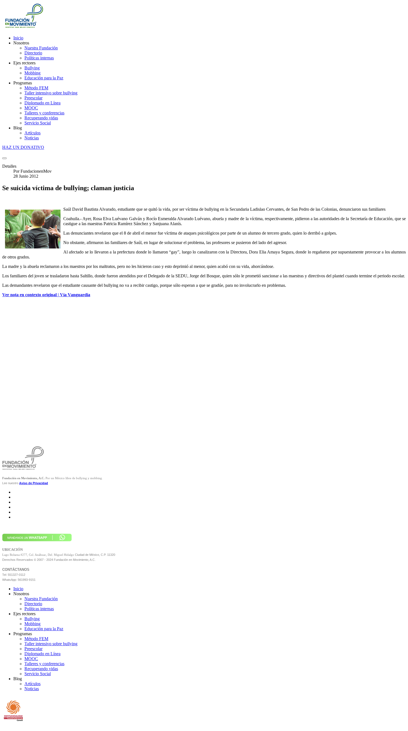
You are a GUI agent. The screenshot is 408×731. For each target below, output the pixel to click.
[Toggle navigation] (4, 158)
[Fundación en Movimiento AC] (23, 28)
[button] (21, 43)
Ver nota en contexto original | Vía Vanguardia (46, 294)
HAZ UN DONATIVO (23, 147)
